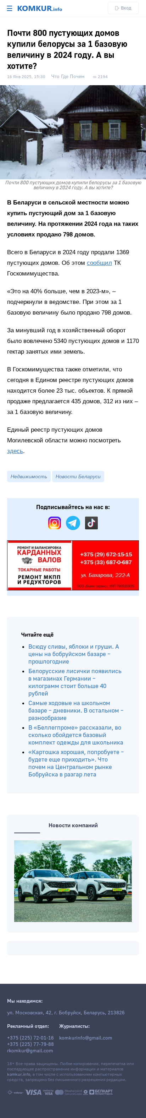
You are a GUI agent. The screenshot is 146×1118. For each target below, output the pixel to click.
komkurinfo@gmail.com (85, 1038)
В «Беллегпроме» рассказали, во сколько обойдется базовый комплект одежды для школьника (75, 735)
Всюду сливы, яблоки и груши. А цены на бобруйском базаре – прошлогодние (73, 654)
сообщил (99, 263)
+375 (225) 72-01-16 (30, 1038)
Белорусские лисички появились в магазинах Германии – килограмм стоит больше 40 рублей (75, 682)
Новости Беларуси (78, 476)
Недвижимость (29, 476)
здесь (15, 451)
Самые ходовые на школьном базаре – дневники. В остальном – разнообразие (76, 710)
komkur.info (18, 1074)
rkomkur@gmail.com (30, 1051)
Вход (126, 8)
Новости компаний (73, 825)
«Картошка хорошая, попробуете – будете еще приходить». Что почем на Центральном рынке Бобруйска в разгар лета (76, 763)
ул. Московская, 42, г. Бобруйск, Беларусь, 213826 (66, 1013)
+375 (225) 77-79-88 (30, 1044)
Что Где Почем (68, 76)
